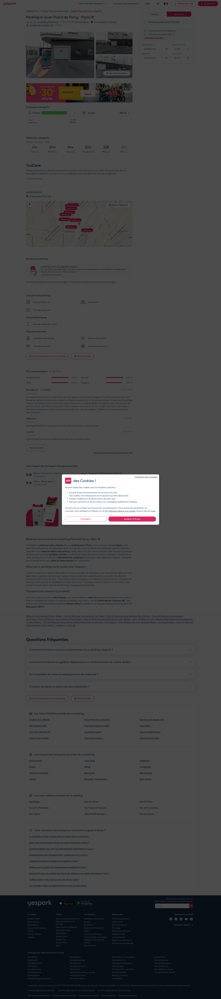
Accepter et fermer (132, 519)
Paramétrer (86, 519)
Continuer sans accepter (146, 476)
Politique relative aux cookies (122, 511)
